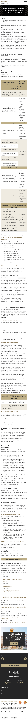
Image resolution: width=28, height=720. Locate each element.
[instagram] (25, 658)
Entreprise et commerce (7, 693)
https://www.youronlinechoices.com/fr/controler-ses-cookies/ (14, 607)
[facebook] (2, 658)
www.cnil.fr (13, 303)
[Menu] (25, 2)
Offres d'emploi (4, 687)
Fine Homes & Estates (6, 697)
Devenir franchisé (5, 690)
